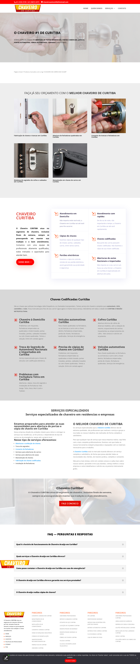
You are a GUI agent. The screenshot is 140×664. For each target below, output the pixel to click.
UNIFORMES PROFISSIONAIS (68, 616)
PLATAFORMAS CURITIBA (95, 634)
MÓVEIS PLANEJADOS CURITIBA (68, 619)
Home (85, 8)
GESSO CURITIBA (120, 636)
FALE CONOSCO (70, 503)
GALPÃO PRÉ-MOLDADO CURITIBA (125, 627)
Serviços (109, 8)
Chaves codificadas (106, 238)
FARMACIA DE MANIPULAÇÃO (40, 636)
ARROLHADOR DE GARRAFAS (124, 621)
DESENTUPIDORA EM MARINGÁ (68, 629)
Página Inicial (18, 72)
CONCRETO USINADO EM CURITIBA (42, 616)
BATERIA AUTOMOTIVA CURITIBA (97, 627)
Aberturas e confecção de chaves (28, 443)
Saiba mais (24, 262)
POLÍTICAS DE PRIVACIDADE (13, 642)
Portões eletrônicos (69, 255)
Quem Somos (96, 8)
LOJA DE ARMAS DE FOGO (95, 637)
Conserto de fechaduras (24, 449)
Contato (122, 8)
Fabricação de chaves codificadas (28, 460)
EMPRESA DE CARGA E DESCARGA (125, 624)
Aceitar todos (70, 661)
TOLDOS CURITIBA (65, 640)
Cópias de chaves (68, 236)
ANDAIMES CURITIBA (37, 648)
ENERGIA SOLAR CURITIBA (39, 644)
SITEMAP (7, 644)
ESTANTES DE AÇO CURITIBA (68, 622)
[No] (137, 658)
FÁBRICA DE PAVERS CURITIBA (68, 637)
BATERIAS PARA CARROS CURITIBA (97, 631)
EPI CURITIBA (91, 616)
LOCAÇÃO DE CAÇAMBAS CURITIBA (70, 625)
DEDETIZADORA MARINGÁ (95, 619)
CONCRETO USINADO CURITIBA (41, 629)
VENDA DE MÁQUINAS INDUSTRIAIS (42, 633)
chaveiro (35, 232)
